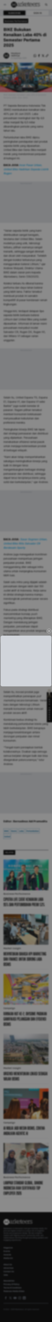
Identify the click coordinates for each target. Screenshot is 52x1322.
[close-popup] (49, 631)
